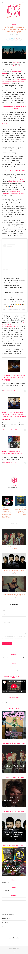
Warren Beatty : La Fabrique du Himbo (14, 801)
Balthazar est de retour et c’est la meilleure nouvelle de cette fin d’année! (13, 377)
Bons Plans (14, 729)
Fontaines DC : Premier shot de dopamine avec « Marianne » (14, 547)
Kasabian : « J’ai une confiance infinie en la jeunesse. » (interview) (14, 571)
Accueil (3, 20)
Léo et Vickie (15, 62)
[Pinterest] (16, 38)
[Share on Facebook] (7, 38)
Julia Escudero (6, 390)
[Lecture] (4, 691)
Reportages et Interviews (14, 829)
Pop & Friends (5, 699)
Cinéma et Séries (14, 797)
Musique (14, 24)
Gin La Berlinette (22, 309)
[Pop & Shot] (14, 11)
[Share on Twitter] (12, 38)
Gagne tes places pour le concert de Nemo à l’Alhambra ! (14, 733)
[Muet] (21, 691)
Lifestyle (14, 863)
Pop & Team (4, 702)
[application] (14, 686)
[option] (14, 725)
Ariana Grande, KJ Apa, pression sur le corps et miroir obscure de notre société (14, 595)
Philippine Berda (6, 430)
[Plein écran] (24, 691)
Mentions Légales (6, 918)
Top (14, 951)
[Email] (20, 38)
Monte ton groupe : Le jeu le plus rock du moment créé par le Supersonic (14, 869)
